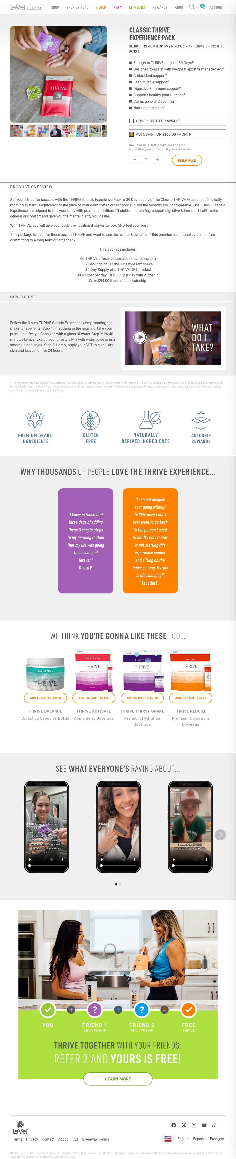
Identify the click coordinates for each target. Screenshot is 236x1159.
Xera (118, 7)
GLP (101, 7)
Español (199, 1138)
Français (217, 1138)
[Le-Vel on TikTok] (214, 1125)
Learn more (118, 1079)
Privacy (32, 1139)
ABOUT (180, 7)
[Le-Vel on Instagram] (194, 1125)
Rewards (160, 7)
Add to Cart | (45, 698)
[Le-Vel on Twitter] (184, 1125)
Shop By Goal (77, 7)
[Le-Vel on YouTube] (204, 1125)
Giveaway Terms (95, 1139)
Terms (17, 1139)
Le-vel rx (137, 7)
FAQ (74, 1139)
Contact (48, 1139)
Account (217, 7)
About (63, 1139)
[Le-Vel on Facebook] (173, 1125)
